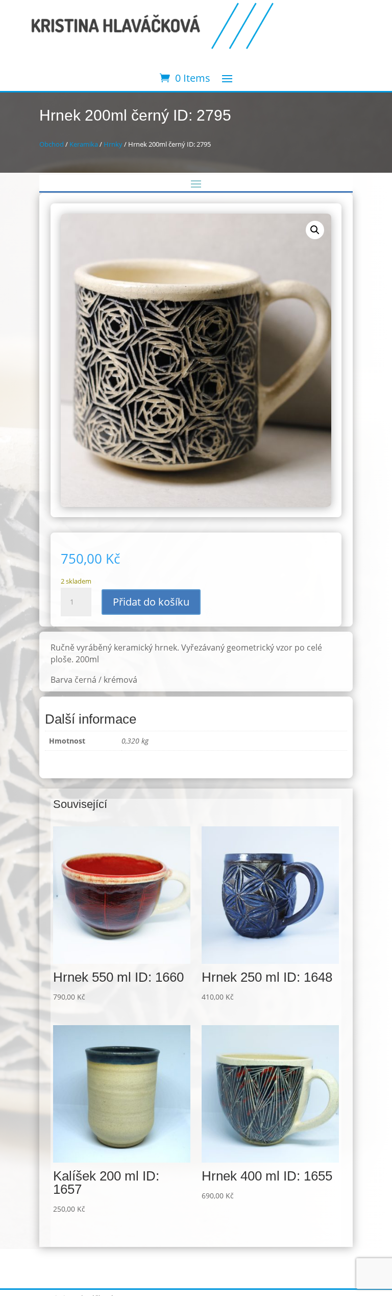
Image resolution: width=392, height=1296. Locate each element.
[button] (315, 230)
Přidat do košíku (151, 602)
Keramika (83, 144)
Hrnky (113, 144)
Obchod (51, 144)
